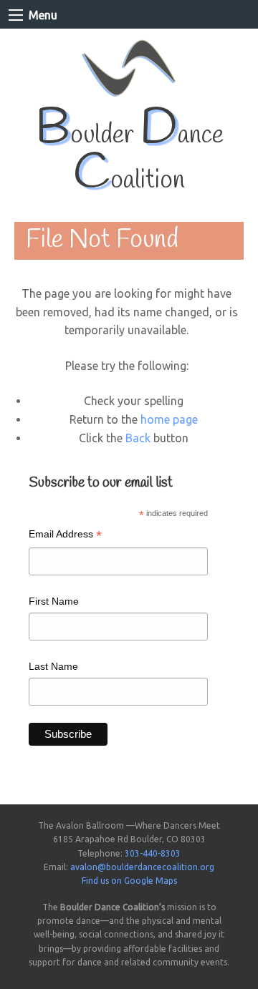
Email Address (65, 535)
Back (137, 438)
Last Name (53, 666)
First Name (54, 601)
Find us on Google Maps (129, 880)
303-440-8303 (153, 853)
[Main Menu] (16, 15)
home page (169, 419)
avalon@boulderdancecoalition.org (142, 867)
